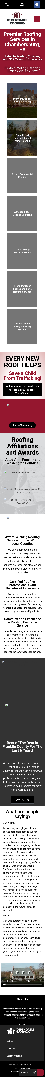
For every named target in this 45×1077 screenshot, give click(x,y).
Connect (25, 1072)
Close (40, 1028)
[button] (37, 19)
